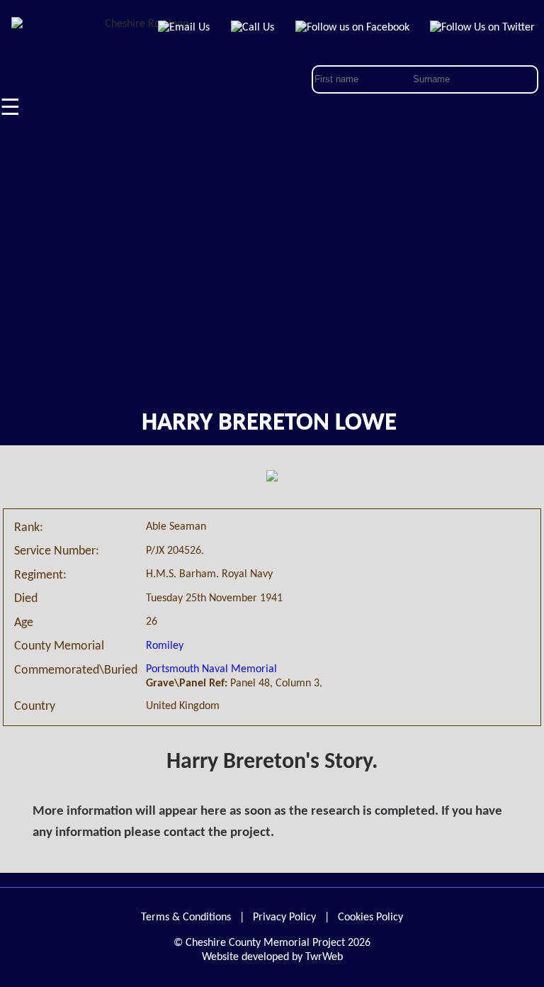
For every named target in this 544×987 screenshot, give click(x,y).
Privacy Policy (284, 917)
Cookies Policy (370, 917)
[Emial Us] (184, 27)
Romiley (164, 646)
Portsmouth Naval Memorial (211, 669)
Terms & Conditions (186, 917)
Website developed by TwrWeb (272, 957)
